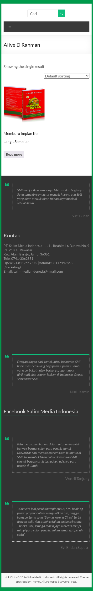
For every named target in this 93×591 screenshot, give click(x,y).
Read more (14, 154)
